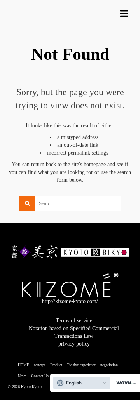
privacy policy (74, 344)
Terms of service (74, 320)
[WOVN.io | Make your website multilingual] (124, 383)
